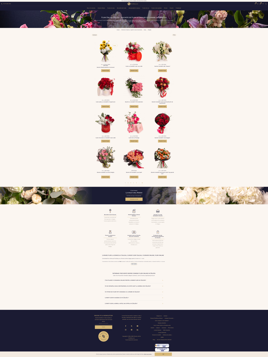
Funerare (178, 8)
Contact (166, 315)
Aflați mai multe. (148, 354)
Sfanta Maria (101, 8)
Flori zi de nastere (157, 8)
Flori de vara (111, 8)
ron (263, 3)
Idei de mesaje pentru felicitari (164, 339)
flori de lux (133, 3)
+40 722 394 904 (7, 3)
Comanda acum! (134, 199)
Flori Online (171, 327)
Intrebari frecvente (169, 318)
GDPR (162, 337)
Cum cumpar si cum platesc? (162, 320)
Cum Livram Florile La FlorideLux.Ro (162, 325)
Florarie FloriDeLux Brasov (156, 318)
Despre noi (159, 315)
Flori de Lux (146, 8)
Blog (154, 339)
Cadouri (158, 327)
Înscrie (103, 327)
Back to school (91, 8)
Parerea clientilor (162, 323)
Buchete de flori (121, 8)
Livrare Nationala (162, 332)
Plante (171, 8)
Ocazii (165, 8)
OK (163, 354)
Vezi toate (134, 263)
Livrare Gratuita (157, 330)
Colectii (152, 327)
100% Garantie (166, 330)
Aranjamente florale (134, 8)
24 (142, 182)
